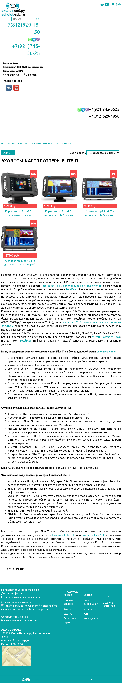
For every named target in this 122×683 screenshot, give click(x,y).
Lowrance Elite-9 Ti (93, 535)
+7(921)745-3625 (104, 109)
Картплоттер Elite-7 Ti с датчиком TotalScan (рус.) (59, 213)
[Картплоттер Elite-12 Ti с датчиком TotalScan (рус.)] (19, 238)
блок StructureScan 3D (76, 414)
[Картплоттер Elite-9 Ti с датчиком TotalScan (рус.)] (99, 188)
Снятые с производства (20, 143)
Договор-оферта (11, 593)
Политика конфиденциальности (20, 597)
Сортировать (78, 152)
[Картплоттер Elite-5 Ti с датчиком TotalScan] (19, 188)
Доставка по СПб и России (20, 74)
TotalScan (71, 289)
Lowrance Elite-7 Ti (63, 535)
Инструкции (91, 618)
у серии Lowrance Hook (106, 336)
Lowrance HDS (45, 481)
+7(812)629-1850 (104, 116)
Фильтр (8, 152)
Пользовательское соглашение (20, 589)
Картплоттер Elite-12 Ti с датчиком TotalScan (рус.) (19, 262)
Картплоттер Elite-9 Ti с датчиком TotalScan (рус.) (99, 213)
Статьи (88, 594)
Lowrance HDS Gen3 (32, 436)
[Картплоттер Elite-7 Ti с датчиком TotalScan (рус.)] (59, 188)
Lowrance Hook (106, 351)
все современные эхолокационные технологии (71, 285)
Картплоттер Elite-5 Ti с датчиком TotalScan (19, 213)
